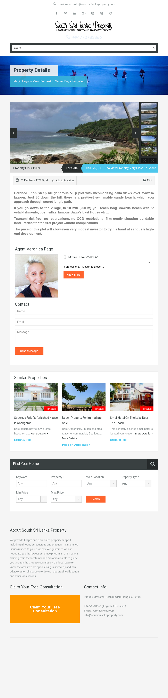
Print (149, 180)
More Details (38, 433)
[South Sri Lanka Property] (84, 27)
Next (135, 133)
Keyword (21, 477)
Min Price (22, 492)
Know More (73, 274)
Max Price (57, 492)
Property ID (58, 477)
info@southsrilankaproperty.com (94, 4)
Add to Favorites (64, 180)
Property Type (130, 477)
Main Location (95, 477)
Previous (13, 133)
